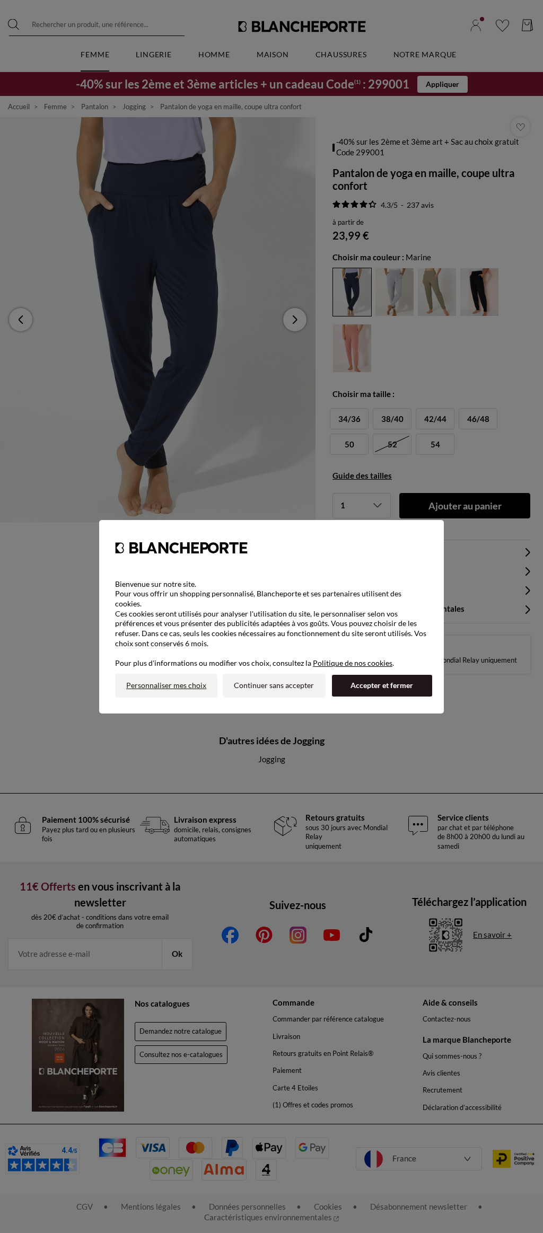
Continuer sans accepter (274, 685)
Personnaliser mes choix (166, 685)
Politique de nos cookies (352, 662)
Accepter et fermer (382, 685)
